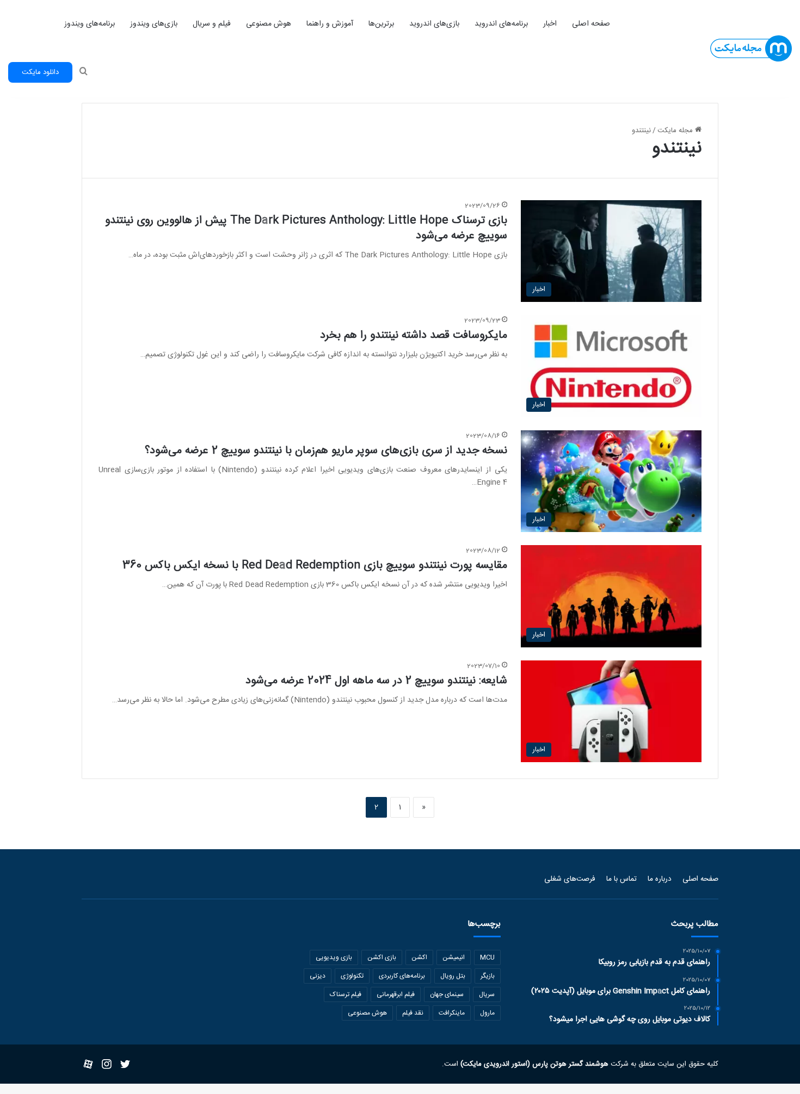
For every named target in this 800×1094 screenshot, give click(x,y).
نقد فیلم (412, 1013)
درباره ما (660, 879)
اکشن (419, 957)
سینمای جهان (447, 994)
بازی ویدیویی (334, 957)
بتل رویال (452, 976)
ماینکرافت (452, 1013)
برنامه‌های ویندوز (89, 23)
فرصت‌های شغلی (569, 879)
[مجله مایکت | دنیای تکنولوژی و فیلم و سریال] (751, 48)
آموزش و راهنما (329, 23)
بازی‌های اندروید (434, 23)
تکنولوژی (352, 976)
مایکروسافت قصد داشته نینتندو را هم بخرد (413, 335)
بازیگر (488, 976)
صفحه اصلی (591, 23)
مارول (487, 1013)
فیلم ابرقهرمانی (396, 994)
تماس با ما (621, 879)
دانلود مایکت (40, 72)
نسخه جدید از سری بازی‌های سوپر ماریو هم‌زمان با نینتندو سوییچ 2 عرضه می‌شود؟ (326, 451)
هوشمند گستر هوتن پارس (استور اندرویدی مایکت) (533, 1064)
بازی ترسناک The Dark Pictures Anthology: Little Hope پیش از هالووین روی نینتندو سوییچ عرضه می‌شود (306, 228)
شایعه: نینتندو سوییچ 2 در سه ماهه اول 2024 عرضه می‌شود (376, 681)
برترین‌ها (381, 23)
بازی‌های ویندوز (153, 23)
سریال (487, 994)
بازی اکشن (381, 957)
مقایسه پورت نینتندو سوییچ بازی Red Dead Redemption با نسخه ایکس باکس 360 (314, 565)
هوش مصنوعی (268, 23)
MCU (487, 957)
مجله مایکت (676, 131)
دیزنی (317, 976)
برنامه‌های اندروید (501, 23)
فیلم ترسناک (345, 994)
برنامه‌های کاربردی (402, 976)
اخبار (550, 23)
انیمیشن (453, 957)
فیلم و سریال (212, 23)
